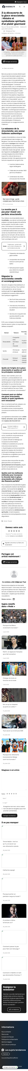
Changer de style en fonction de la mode (9, 679)
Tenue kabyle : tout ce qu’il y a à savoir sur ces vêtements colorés (10, 844)
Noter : (4, 794)
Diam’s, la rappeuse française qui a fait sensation (12, 653)
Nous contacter (6, 1032)
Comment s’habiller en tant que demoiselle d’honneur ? (12, 974)
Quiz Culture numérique (9, 1044)
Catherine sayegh (9, 870)
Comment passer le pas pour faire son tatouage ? (11, 948)
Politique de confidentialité (10, 1039)
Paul (24, 582)
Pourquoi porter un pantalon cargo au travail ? (12, 895)
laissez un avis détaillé (16, 536)
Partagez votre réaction (9, 1067)
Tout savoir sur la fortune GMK (13, 731)
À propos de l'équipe (8, 1037)
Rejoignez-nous (21, 2)
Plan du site (5, 1034)
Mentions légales (7, 1042)
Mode (5, 521)
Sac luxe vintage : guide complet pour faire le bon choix (13, 200)
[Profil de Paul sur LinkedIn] (14, 599)
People (10, 521)
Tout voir (5, 1054)
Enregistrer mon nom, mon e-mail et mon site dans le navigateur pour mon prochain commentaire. (14, 809)
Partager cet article (11, 61)
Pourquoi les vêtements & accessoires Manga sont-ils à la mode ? (11, 757)
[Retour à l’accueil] (9, 6)
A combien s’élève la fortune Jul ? (9, 921)
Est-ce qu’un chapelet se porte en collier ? (10, 705)
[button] (20, 6)
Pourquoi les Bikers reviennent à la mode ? (10, 626)
